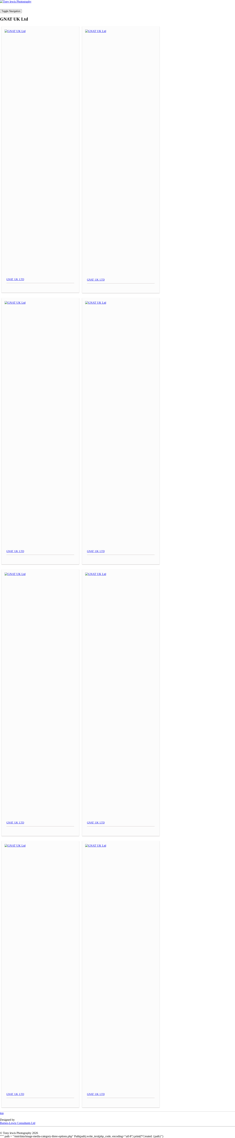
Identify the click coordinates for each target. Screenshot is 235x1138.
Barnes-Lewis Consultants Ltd (17, 1123)
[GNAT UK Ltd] (40, 152)
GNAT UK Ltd (15, 279)
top (2, 1113)
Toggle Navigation (10, 11)
